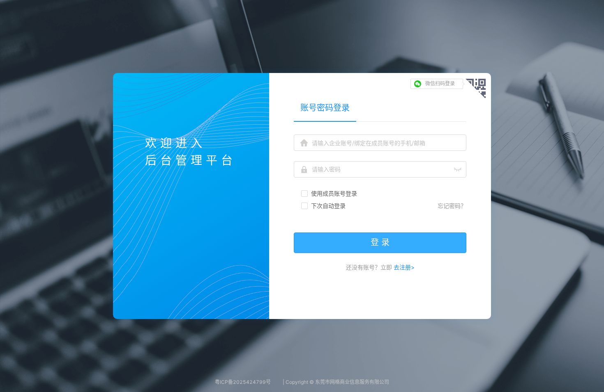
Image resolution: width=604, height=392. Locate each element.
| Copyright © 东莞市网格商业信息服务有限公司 (336, 382)
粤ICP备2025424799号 (243, 382)
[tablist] (380, 107)
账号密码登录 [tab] (325, 108)
